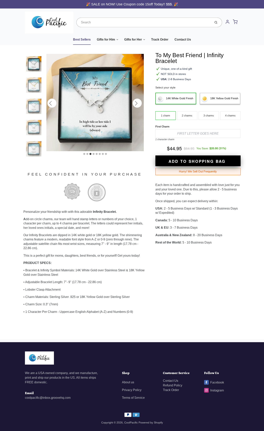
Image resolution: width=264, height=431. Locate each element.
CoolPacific (131, 422)
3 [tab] (90, 154)
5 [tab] (96, 154)
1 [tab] (84, 154)
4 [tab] (93, 154)
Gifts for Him (106, 39)
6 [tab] (99, 154)
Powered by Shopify (151, 422)
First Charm (162, 126)
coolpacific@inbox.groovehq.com (48, 397)
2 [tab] (87, 154)
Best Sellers (82, 39)
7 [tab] (102, 154)
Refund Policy (172, 385)
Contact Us (183, 39)
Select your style (165, 87)
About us (128, 382)
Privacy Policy (131, 390)
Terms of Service (133, 397)
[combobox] (143, 22)
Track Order (159, 39)
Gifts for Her (133, 39)
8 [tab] (105, 154)
